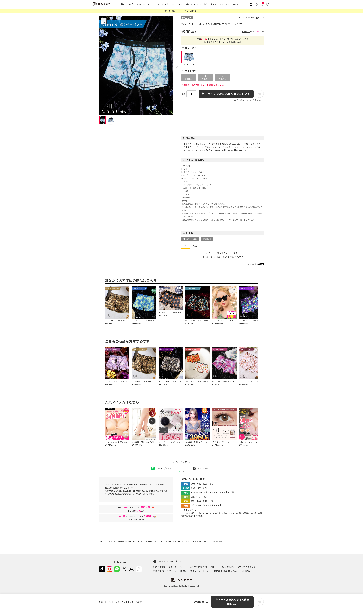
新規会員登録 (159, 567)
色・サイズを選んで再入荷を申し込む (232, 601)
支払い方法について (246, 567)
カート (183, 567)
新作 (123, 4)
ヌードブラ (152, 4)
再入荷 (131, 4)
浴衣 (206, 4)
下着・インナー (192, 4)
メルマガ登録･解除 (198, 567)
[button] (177, 65)
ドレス (140, 4)
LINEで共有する (163, 468)
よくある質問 (181, 571)
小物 (234, 4)
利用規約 (246, 571)
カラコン (223, 4)
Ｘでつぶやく (204, 468)
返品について (228, 567)
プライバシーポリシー (200, 571)
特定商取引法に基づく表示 (226, 571)
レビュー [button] (190, 232)
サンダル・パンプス (171, 4)
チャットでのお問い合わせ (169, 561)
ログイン (246, 31)
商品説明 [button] (190, 138)
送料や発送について (162, 571)
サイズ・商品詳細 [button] (195, 159)
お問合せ (214, 567)
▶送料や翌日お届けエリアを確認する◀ (222, 42)
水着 (213, 4)
